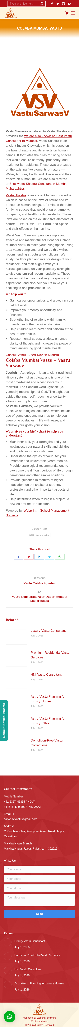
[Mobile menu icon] (73, 13)
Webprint (41, 1017)
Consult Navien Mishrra (4, 720)
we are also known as (40, 136)
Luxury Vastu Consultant (48, 630)
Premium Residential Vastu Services (50, 655)
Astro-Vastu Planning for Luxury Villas (48, 721)
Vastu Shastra (16, 195)
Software (51, 1017)
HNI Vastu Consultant (46, 674)
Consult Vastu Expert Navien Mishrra (32, 355)
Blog (45, 529)
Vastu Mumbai (42, 535)
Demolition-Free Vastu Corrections (47, 743)
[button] (9, 1016)
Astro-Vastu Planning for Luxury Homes (48, 699)
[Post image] (16, 637)
